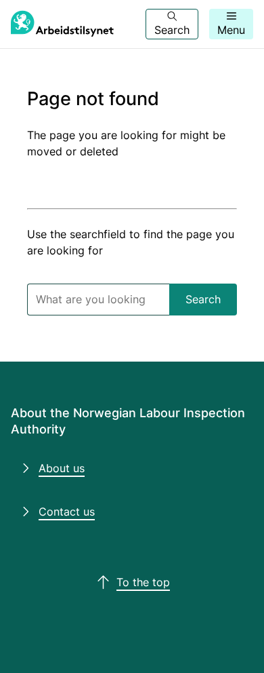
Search (203, 299)
